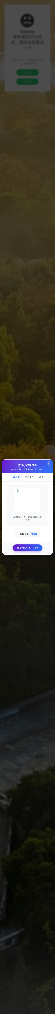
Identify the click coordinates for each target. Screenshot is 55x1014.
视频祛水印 (44, 477)
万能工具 (29, 477)
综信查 (16, 477)
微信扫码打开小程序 (27, 547)
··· (48, 477)
